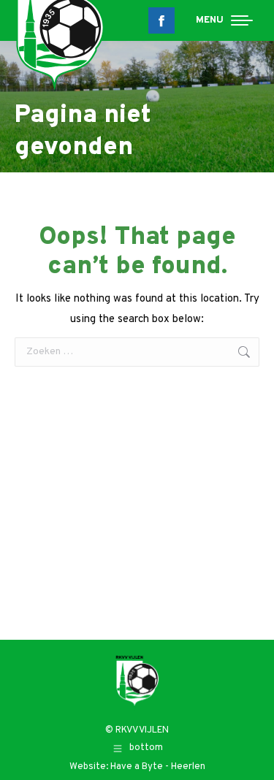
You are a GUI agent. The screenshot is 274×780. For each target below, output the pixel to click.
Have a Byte (136, 767)
